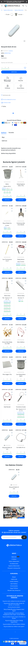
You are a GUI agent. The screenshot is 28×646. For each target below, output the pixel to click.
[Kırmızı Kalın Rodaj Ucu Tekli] (7, 332)
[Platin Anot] (7, 286)
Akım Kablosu (20, 342)
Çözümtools (16, 638)
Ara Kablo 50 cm (21, 447)
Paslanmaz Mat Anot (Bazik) (21, 223)
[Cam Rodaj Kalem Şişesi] (21, 364)
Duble (9, 227)
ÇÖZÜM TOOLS (7, 53)
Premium (23, 263)
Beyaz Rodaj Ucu (7, 223)
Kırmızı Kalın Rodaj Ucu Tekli (7, 342)
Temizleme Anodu (21, 407)
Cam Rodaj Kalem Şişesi (20, 375)
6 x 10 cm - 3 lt (7, 307)
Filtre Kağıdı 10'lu (7, 374)
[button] (1, 1)
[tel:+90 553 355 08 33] (26, 6)
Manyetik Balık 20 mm (7, 448)
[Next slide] (23, 512)
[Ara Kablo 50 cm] (21, 438)
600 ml (8, 188)
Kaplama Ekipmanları (19, 10)
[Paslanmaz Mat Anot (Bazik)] (21, 213)
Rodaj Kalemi (20, 259)
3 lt (7, 191)
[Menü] (1, 5)
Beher (7, 184)
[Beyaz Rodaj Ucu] (7, 213)
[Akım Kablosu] (21, 332)
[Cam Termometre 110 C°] (7, 249)
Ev (1, 10)
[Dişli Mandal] (7, 397)
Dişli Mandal (7, 407)
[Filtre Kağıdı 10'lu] (7, 364)
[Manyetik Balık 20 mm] (7, 438)
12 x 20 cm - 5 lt (21, 415)
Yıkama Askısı (20, 295)
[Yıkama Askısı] (21, 286)
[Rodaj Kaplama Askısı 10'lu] (21, 174)
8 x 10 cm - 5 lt (7, 310)
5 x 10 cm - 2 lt (7, 304)
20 (22, 300)
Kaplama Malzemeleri (8, 10)
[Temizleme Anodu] (21, 397)
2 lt (4, 191)
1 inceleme (10, 50)
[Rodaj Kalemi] (21, 249)
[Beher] (7, 174)
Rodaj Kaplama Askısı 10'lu (21, 184)
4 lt (9, 191)
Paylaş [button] (4, 106)
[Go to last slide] (5, 512)
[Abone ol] (24, 537)
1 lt (11, 188)
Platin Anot (7, 295)
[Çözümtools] (12, 6)
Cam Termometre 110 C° (7, 260)
